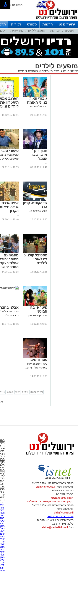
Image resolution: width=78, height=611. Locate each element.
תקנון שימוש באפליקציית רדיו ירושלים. (50, 501)
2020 (10, 392)
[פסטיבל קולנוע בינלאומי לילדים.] (35, 252)
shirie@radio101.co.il (55, 527)
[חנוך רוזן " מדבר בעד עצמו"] (35, 148)
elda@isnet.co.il (45, 486)
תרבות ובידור (50, 71)
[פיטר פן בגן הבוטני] (35, 304)
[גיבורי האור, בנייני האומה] (35, 95)
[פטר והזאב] (35, 357)
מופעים (69, 30)
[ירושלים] (55, 19)
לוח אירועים (16, 30)
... (18, 110)
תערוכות (55, 30)
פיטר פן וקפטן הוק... (36, 315)
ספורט (32, 24)
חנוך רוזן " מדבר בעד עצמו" (39, 154)
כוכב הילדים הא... (37, 106)
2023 (33, 392)
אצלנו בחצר (9, 307)
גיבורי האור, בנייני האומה (37, 100)
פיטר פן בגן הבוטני (38, 309)
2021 (18, 392)
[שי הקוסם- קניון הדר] (35, 200)
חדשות (47, 24)
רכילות (16, 24)
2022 (25, 392)
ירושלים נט (67, 24)
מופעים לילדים (37, 30)
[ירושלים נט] (49, 455)
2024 (40, 392)
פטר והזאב (39, 360)
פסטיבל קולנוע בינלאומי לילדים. (35, 259)
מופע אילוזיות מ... (38, 210)
